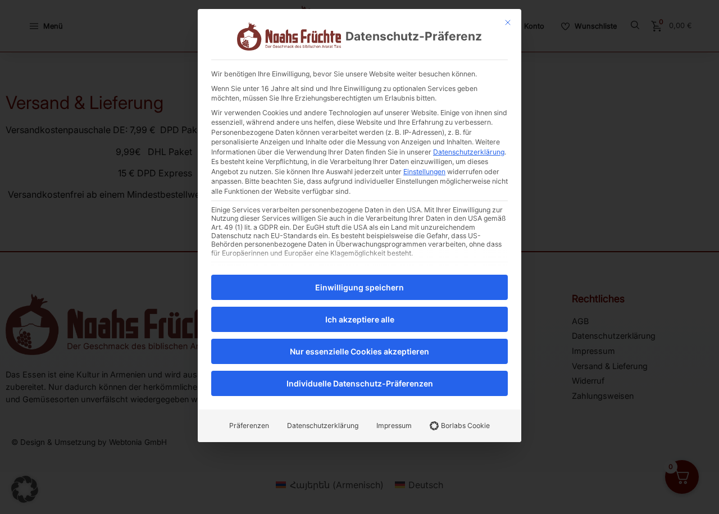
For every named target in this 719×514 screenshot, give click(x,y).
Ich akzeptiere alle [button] (359, 319)
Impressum (394, 425)
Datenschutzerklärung (468, 152)
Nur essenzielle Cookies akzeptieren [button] (359, 351)
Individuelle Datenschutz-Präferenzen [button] (359, 383)
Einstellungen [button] (424, 171)
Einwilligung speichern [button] (359, 287)
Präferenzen (249, 425)
